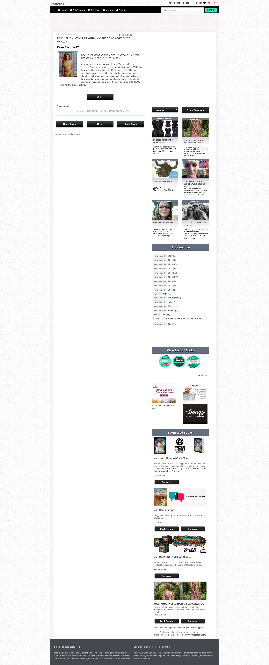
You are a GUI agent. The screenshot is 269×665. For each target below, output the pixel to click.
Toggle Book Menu (196, 110)
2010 (165, 293)
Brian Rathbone (161, 569)
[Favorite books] (165, 218)
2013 (170, 285)
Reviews (94, 10)
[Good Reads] (205, 2)
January (167, 314)
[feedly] (201, 2)
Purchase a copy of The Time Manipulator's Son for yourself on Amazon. (180, 469)
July (170, 301)
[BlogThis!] (123, 35)
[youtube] (188, 2)
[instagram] (179, 2)
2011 (170, 289)
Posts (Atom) (74, 133)
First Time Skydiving (162, 181)
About (122, 10)
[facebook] (175, 2)
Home (63, 10)
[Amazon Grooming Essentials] (195, 393)
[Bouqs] (195, 414)
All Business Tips (98, 110)
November (173, 297)
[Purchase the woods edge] (180, 504)
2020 (170, 255)
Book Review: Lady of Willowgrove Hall (194, 141)
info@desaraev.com (196, 634)
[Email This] (120, 35)
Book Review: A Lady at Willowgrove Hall (179, 604)
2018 (170, 264)
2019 (170, 259)
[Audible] (214, 2)
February (172, 310)
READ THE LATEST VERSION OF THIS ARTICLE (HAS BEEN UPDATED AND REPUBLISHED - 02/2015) (110, 56)
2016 (170, 272)
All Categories (83, 110)
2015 (170, 276)
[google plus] (193, 2)
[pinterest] (183, 2)
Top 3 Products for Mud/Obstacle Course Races (194, 184)
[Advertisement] (166, 49)
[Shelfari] (210, 2)
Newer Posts (69, 124)
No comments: (64, 105)
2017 (170, 268)
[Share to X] (125, 35)
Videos (109, 10)
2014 (170, 281)
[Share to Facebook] (128, 35)
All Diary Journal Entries (118, 110)
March (171, 306)
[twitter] (171, 2)
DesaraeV (57, 3)
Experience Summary (163, 222)
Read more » (100, 96)
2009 (170, 323)
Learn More (201, 375)
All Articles (78, 10)
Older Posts (131, 124)
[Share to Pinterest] (131, 35)
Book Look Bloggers (193, 627)
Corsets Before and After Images (163, 141)
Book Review (166, 528)
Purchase (166, 482)
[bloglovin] (197, 2)
